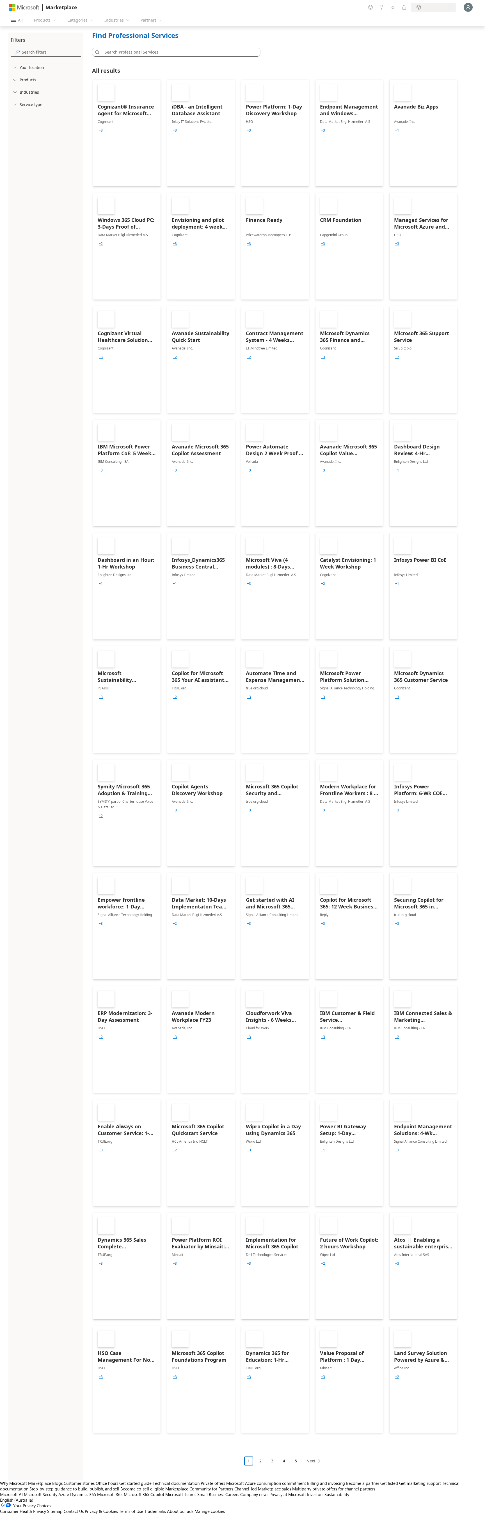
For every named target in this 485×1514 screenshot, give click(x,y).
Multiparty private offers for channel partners (333, 1489)
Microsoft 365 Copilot (144, 1494)
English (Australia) (16, 1500)
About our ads (180, 1511)
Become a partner (362, 1483)
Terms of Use (131, 1511)
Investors (315, 1494)
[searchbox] (51, 52)
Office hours (107, 1483)
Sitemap (55, 1511)
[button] (96, 52)
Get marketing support (420, 1483)
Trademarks (155, 1511)
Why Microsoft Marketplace (25, 1483)
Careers (232, 1494)
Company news (254, 1494)
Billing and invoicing (326, 1483)
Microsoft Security (40, 1494)
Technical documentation (176, 1483)
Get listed (389, 1483)
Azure (63, 1494)
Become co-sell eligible (142, 1489)
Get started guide (135, 1483)
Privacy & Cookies (101, 1511)
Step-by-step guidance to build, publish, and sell (74, 1489)
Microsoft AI (11, 1494)
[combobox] (178, 52)
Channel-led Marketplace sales (262, 1489)
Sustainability (336, 1494)
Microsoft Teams (180, 1494)
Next (310, 1461)
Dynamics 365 (83, 1494)
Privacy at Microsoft (287, 1494)
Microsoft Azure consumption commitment (266, 1483)
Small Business (210, 1494)
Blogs (57, 1483)
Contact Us (74, 1511)
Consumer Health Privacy (23, 1511)
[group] (101, 130)
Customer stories (79, 1483)
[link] (127, 133)
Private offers (213, 1483)
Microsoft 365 (110, 1494)
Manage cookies (210, 1511)
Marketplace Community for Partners (199, 1489)
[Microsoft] (24, 7)
